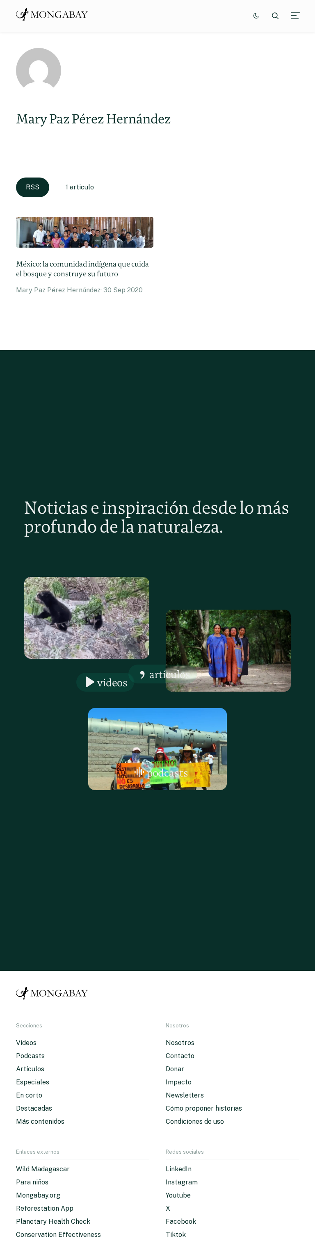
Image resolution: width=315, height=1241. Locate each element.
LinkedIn (179, 1169)
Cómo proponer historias (204, 1108)
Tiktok (176, 1235)
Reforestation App (44, 1208)
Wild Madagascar (43, 1169)
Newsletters (185, 1095)
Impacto (179, 1082)
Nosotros (180, 1043)
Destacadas (34, 1108)
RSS (32, 187)
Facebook (181, 1221)
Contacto (180, 1056)
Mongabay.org (38, 1195)
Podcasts (167, 772)
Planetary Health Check (53, 1221)
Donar (175, 1069)
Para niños (32, 1182)
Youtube (178, 1195)
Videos (112, 682)
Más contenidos (40, 1121)
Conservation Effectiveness (58, 1235)
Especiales (32, 1082)
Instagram (182, 1182)
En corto (29, 1095)
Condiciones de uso (195, 1121)
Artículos (169, 674)
